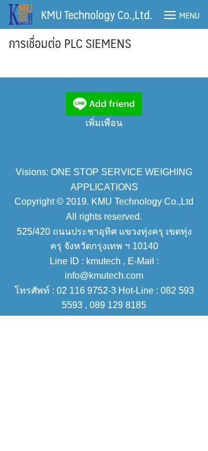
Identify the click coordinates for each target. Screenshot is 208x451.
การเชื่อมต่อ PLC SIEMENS (70, 42)
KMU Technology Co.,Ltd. (97, 14)
